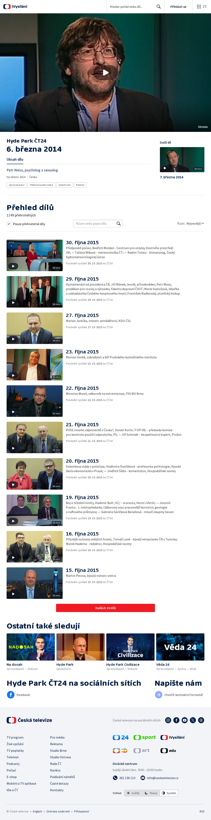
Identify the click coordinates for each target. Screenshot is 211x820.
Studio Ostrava (60, 757)
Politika (80, 184)
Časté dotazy (59, 783)
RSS (202, 811)
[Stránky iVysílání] (173, 739)
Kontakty (56, 790)
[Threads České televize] (201, 720)
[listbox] (151, 793)
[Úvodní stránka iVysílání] (19, 6)
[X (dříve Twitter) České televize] (193, 720)
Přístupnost (81, 811)
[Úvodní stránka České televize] (30, 720)
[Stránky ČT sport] (145, 739)
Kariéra (55, 770)
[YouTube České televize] (184, 720)
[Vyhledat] (119, 224)
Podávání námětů (62, 777)
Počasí (11, 770)
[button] (105, 72)
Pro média (57, 737)
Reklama (56, 744)
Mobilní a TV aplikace (21, 783)
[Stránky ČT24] (121, 739)
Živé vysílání (15, 744)
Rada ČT (56, 764)
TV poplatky (15, 750)
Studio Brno (58, 750)
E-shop (12, 777)
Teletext (13, 757)
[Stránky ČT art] (141, 752)
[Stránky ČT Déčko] (120, 752)
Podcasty (13, 764)
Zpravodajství (17, 184)
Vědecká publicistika (41, 184)
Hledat (158, 6)
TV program (15, 737)
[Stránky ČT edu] (168, 752)
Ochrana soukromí (58, 811)
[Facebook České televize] (176, 720)
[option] (133, 793)
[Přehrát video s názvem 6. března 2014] (105, 72)
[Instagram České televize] (168, 720)
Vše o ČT (12, 790)
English (37, 811)
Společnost (65, 184)
